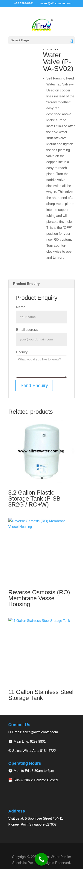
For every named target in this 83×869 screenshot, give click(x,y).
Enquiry (22, 352)
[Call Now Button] (41, 859)
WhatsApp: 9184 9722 (39, 751)
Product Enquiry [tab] (26, 284)
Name (20, 307)
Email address (27, 329)
